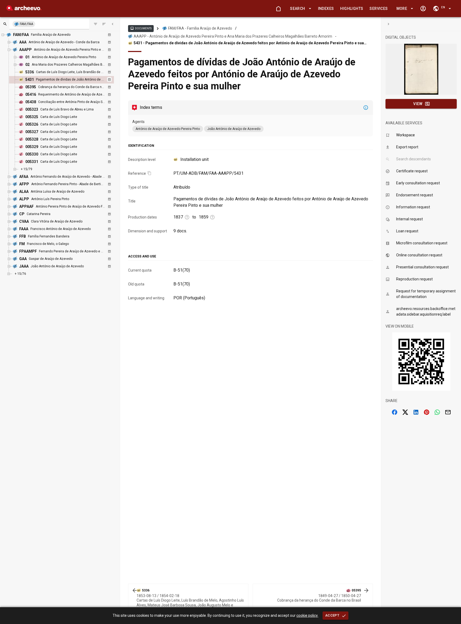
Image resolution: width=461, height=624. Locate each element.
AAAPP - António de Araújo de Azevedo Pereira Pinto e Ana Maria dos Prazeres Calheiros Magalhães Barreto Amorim (233, 36)
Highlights (351, 8)
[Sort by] (95, 24)
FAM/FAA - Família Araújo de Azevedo (200, 28)
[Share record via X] (405, 412)
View (418, 104)
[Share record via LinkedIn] (416, 412)
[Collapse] (112, 24)
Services (378, 8)
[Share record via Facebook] (394, 412)
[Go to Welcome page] (278, 8)
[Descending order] (104, 24)
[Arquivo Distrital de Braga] (23, 9)
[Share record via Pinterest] (426, 412)
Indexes (326, 8)
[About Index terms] (366, 108)
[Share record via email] (448, 412)
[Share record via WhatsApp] (437, 412)
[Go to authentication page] (423, 8)
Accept (332, 615)
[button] (299, 9)
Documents (141, 28)
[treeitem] (67, 80)
